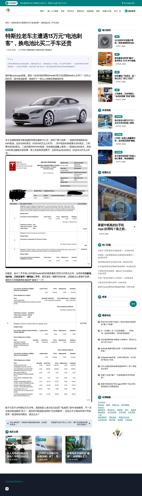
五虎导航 (122, 412)
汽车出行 (70, 11)
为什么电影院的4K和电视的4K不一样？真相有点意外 (118, 367)
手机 (62, 11)
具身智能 (118, 116)
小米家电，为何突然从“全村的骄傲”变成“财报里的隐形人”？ (126, 96)
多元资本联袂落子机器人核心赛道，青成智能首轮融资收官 (125, 158)
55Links (101, 405)
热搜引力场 (107, 11)
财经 (98, 11)
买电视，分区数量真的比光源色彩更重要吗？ (116, 255)
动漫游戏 (90, 11)
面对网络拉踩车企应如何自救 (109, 262)
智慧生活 (80, 11)
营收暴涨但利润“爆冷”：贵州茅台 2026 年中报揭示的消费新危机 (125, 61)
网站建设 (101, 412)
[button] (134, 206)
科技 (41, 11)
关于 (115, 11)
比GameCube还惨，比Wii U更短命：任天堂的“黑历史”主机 (118, 358)
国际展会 (113, 417)
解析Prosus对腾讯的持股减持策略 (111, 287)
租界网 (120, 420)
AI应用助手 (102, 417)
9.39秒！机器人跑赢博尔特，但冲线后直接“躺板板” (125, 141)
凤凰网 (120, 410)
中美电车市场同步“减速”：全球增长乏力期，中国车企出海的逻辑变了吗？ (78, 458)
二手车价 (23, 50)
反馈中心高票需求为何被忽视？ (110, 250)
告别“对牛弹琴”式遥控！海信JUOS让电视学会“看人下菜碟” (118, 323)
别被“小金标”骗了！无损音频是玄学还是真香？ (118, 376)
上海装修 (128, 420)
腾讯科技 (111, 410)
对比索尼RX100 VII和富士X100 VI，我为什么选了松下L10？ (119, 340)
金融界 (133, 410)
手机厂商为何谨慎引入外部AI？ (110, 278)
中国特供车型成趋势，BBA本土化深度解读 (115, 271)
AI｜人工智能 (52, 11)
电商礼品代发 (124, 417)
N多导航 (112, 420)
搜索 (104, 296)
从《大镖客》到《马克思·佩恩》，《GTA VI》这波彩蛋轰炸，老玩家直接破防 (117, 332)
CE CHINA (125, 405)
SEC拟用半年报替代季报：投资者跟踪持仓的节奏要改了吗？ (125, 43)
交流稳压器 (102, 420)
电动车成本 (40, 50)
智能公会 (115, 405)
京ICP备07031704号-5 (14, 481)
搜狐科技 (101, 410)
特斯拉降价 (31, 50)
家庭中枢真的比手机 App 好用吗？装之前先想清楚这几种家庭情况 (112, 229)
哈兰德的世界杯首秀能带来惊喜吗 (111, 266)
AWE (108, 405)
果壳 (127, 410)
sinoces (101, 407)
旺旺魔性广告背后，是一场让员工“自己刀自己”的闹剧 (125, 78)
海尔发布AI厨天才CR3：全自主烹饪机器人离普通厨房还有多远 (125, 123)
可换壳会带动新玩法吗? (107, 282)
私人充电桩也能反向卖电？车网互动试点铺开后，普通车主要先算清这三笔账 (17, 458)
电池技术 (49, 50)
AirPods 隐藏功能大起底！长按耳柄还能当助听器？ (119, 349)
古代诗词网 (112, 412)
